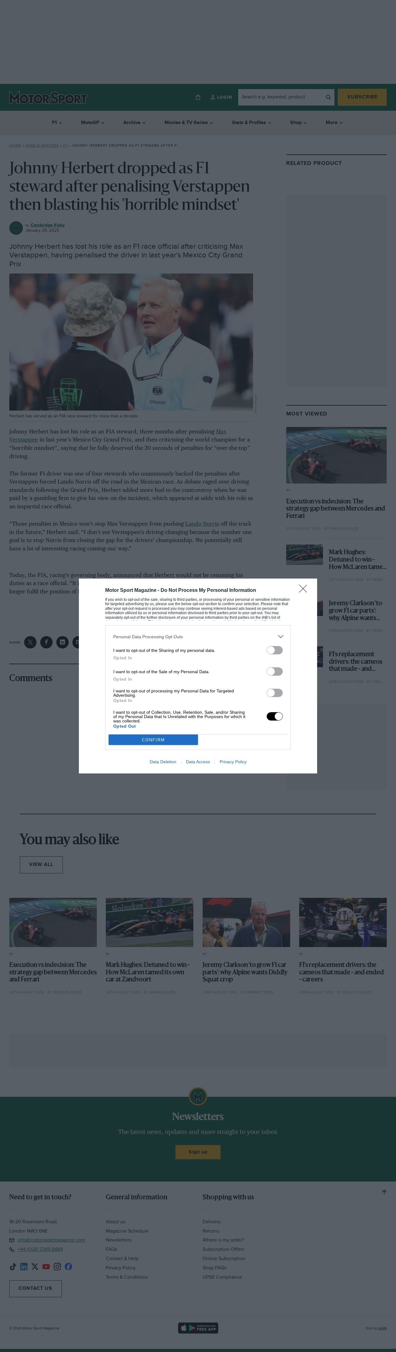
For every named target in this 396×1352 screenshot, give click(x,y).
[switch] (275, 650)
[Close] (305, 590)
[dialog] (198, 676)
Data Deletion (163, 761)
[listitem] (198, 636)
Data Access (198, 761)
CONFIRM (153, 740)
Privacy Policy (233, 761)
